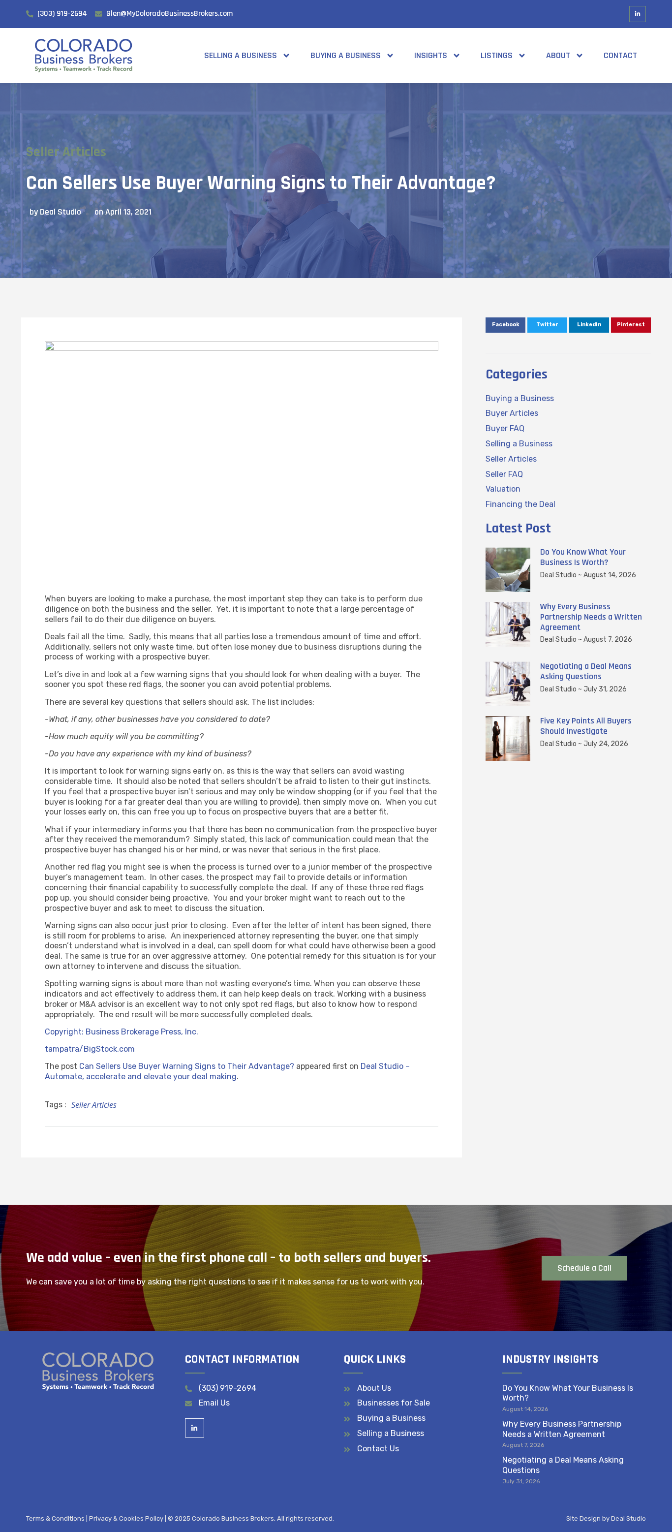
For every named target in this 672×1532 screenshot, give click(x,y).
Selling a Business (240, 55)
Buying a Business (345, 55)
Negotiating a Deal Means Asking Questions (586, 671)
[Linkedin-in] (637, 14)
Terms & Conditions (55, 1518)
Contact (620, 55)
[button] (505, 325)
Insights (430, 55)
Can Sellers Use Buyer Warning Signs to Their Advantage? (186, 1066)
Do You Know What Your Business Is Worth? (583, 557)
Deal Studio (628, 1518)
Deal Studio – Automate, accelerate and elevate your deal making (227, 1071)
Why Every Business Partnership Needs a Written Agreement (591, 617)
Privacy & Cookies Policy (126, 1518)
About (558, 55)
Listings (497, 55)
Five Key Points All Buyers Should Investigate (586, 726)
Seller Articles (66, 152)
